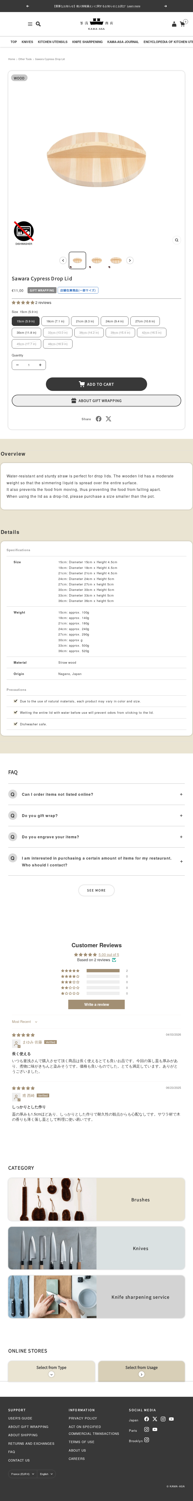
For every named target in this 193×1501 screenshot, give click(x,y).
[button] (23, 302)
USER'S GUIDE (20, 1418)
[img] (23, 1035)
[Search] (38, 24)
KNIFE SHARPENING (87, 41)
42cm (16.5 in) (151, 332)
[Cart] (182, 24)
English (44, 1474)
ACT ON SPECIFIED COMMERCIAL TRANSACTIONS (94, 1430)
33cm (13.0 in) (58, 332)
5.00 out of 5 (109, 954)
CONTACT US (19, 1460)
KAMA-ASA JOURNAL (123, 41)
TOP (14, 41)
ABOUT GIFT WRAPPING (28, 1426)
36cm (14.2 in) (89, 332)
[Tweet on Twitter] (108, 419)
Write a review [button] (96, 1004)
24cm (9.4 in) (115, 321)
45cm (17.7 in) (26, 344)
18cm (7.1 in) (55, 321)
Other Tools (25, 59)
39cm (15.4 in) (120, 332)
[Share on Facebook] (98, 419)
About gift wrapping (100, 400)
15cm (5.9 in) (26, 321)
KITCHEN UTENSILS (53, 41)
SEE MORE (96, 890)
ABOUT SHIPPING (23, 1435)
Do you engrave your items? (50, 836)
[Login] (174, 24)
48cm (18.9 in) (58, 344)
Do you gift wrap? (40, 815)
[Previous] (63, 260)
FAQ (11, 1451)
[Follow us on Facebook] (146, 1419)
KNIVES (27, 41)
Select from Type (51, 1367)
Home (11, 59)
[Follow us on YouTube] (171, 1419)
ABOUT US (77, 1450)
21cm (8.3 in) (85, 321)
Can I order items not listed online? (57, 794)
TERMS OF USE (82, 1442)
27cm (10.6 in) (145, 321)
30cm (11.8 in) (26, 332)
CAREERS (77, 1458)
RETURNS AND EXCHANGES (31, 1443)
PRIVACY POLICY (83, 1418)
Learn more (133, 6)
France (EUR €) (20, 1474)
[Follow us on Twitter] (155, 1419)
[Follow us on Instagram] (163, 1419)
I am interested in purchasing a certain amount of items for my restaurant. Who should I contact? (97, 861)
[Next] (130, 260)
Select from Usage (141, 1367)
